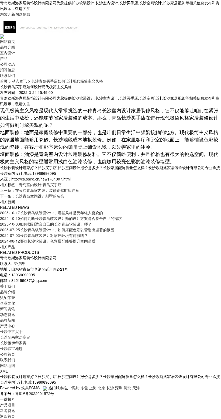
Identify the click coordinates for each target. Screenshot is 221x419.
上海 (93, 387)
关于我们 (7, 286)
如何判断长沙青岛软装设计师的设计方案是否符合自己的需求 (61, 218)
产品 (4, 58)
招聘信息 (7, 69)
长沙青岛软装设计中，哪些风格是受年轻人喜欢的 (51, 212)
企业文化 (7, 303)
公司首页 (7, 354)
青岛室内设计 (30, 184)
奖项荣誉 (7, 297)
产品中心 (7, 325)
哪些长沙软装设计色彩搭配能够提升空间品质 (47, 241)
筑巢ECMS (30, 387)
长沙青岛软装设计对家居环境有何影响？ (44, 235)
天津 (136, 387)
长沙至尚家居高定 (15, 337)
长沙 (110, 387)
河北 (127, 387)
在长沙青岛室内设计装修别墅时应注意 (47, 190)
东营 (84, 387)
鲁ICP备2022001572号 (34, 393)
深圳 (119, 387)
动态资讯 (19, 81)
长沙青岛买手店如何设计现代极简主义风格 (67, 81)
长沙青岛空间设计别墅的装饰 (39, 196)
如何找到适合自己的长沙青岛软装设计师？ (46, 224)
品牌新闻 (7, 320)
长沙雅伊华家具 (13, 342)
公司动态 (7, 64)
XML (4, 371)
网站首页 (7, 41)
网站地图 (7, 365)
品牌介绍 (7, 47)
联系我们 (7, 75)
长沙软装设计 (83, 2)
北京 (101, 387)
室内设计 (7, 52)
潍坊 (76, 387)
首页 (4, 81)
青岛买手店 (52, 184)
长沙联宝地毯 (11, 348)
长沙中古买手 (11, 331)
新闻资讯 (7, 308)
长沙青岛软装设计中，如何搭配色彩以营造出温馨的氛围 (57, 229)
